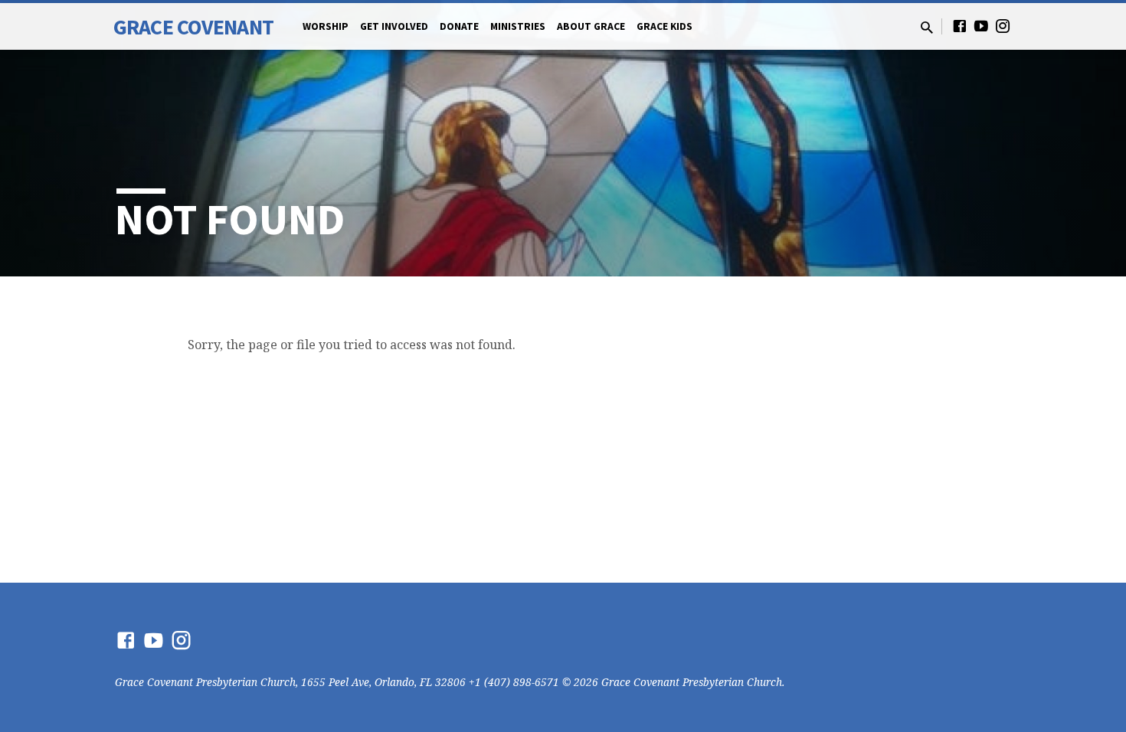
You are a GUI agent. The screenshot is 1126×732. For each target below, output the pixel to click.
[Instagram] (1002, 26)
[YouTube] (981, 26)
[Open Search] (926, 27)
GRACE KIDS (664, 26)
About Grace (591, 26)
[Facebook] (959, 26)
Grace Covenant (193, 27)
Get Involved (394, 26)
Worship (326, 26)
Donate (459, 26)
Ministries (517, 26)
